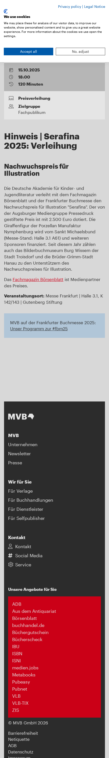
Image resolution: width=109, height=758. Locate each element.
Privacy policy (69, 6)
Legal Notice (94, 6)
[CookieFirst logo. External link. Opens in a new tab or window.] (6, 11)
